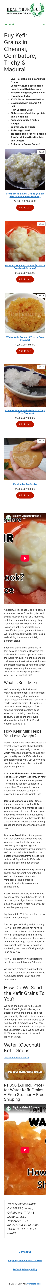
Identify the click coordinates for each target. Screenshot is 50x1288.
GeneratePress (34, 1283)
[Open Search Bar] (43, 24)
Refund (17, 1269)
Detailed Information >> (16, 1057)
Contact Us (25, 1251)
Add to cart (25, 207)
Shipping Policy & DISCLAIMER (25, 1260)
